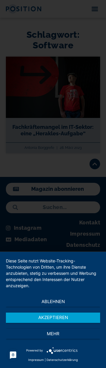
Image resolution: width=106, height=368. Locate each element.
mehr (53, 333)
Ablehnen (53, 301)
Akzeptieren (53, 317)
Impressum (36, 360)
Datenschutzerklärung (62, 360)
